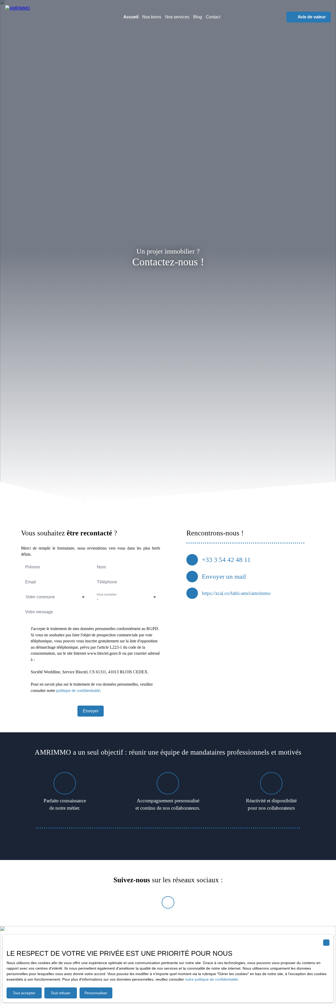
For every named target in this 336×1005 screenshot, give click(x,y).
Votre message (39, 612)
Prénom (32, 567)
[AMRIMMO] (39, 17)
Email (30, 582)
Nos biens (151, 17)
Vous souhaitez (107, 594)
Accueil (130, 17)
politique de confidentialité (78, 690)
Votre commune (40, 597)
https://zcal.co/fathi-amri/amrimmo (236, 593)
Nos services (177, 17)
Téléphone (107, 582)
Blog (197, 17)
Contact (213, 17)
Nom (101, 567)
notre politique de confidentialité (211, 979)
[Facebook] (168, 902)
